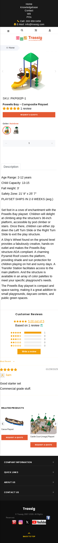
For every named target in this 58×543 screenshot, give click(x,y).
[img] (8, 369)
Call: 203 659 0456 (30, 21)
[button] (12, 108)
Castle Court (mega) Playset (42, 437)
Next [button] (55, 71)
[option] (29, 71)
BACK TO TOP (29, 536)
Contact (29, 10)
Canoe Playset (7, 429)
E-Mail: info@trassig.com (30, 24)
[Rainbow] (7, 130)
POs (29, 17)
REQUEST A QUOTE (29, 115)
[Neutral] (16, 130)
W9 (29, 13)
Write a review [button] (29, 351)
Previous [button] (2, 71)
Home (29, 4)
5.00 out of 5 (36, 321)
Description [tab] (11, 166)
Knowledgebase (29, 7)
